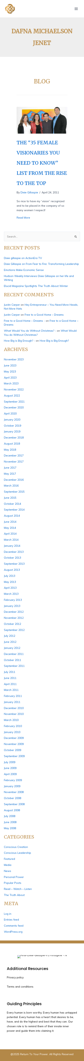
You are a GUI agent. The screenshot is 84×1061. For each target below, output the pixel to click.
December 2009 (14, 737)
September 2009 (14, 756)
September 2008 (14, 804)
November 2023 (14, 359)
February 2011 (13, 696)
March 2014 (11, 539)
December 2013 (14, 551)
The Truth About (14, 895)
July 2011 (9, 671)
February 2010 (13, 726)
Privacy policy (15, 977)
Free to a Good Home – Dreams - (24, 320)
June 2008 (10, 822)
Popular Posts (12, 882)
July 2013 (9, 575)
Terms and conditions (20, 986)
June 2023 (10, 365)
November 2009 (14, 744)
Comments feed (13, 925)
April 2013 (10, 587)
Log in (7, 913)
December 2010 (14, 708)
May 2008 (10, 828)
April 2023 (10, 377)
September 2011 (14, 665)
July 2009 (9, 762)
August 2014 (12, 515)
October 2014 (12, 503)
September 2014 (14, 509)
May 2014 (10, 527)
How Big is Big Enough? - (19, 340)
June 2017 (10, 467)
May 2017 (10, 473)
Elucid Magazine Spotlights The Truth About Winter (36, 286)
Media (7, 864)
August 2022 (12, 395)
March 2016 (11, 485)
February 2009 (13, 780)
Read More (23, 217)
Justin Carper (12, 304)
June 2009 (10, 768)
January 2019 (12, 431)
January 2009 (12, 786)
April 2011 (10, 684)
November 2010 (14, 713)
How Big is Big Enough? (54, 340)
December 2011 (14, 654)
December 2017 (14, 455)
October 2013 (12, 557)
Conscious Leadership (17, 852)
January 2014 (12, 545)
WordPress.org (13, 931)
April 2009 (10, 774)
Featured (9, 858)
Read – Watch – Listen (18, 888)
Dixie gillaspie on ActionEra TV (23, 258)
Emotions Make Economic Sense (24, 270)
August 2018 (12, 443)
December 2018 (14, 437)
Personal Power (14, 877)
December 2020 (14, 407)
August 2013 (12, 569)
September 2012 (14, 629)
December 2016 (14, 479)
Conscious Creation (16, 846)
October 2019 (12, 425)
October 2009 (12, 750)
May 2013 (10, 581)
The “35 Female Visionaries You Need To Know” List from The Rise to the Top (42, 162)
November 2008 (14, 792)
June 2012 (10, 641)
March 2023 (11, 383)
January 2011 (12, 702)
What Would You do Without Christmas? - (30, 330)
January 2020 (12, 419)
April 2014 (10, 533)
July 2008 (9, 816)
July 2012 (9, 635)
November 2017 (14, 461)
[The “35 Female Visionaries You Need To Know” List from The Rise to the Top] (42, 119)
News (7, 871)
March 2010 (11, 720)
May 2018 (10, 449)
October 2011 (12, 660)
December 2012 (14, 611)
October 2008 (12, 798)
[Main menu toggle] (76, 9)
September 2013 (14, 563)
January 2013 (12, 605)
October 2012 (12, 623)
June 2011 (10, 678)
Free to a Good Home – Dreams (44, 314)
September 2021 (14, 401)
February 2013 (13, 599)
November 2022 (14, 389)
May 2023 (10, 371)
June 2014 (10, 521)
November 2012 (14, 617)
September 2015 (14, 491)
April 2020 (10, 413)
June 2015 (10, 497)
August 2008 (12, 810)
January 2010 (12, 732)
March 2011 (11, 689)
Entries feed (11, 919)
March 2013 (11, 593)
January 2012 (12, 647)
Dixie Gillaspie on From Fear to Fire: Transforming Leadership (41, 263)
